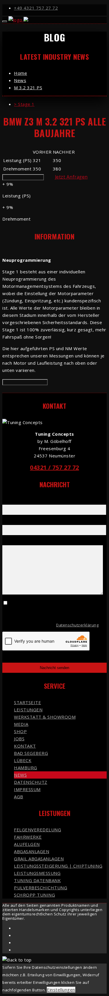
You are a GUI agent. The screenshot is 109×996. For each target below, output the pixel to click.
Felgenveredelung (37, 830)
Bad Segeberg (31, 753)
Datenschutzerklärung (77, 625)
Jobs (19, 738)
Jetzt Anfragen (71, 177)
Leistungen (28, 710)
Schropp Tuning (34, 895)
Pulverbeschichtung (40, 887)
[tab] (60, 104)
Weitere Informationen (23, 177)
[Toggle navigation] (4, 21)
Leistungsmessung (37, 873)
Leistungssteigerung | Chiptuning (58, 866)
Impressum (27, 789)
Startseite (27, 702)
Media (21, 724)
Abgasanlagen (31, 851)
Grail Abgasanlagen (39, 858)
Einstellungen (61, 990)
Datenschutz (30, 782)
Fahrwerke (28, 837)
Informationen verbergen (25, 382)
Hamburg (25, 767)
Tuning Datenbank (37, 880)
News (20, 775)
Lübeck (22, 760)
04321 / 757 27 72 (54, 467)
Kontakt (25, 746)
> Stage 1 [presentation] (24, 104)
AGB (18, 796)
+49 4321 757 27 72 (36, 8)
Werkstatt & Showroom (45, 717)
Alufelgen (27, 844)
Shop (20, 731)
